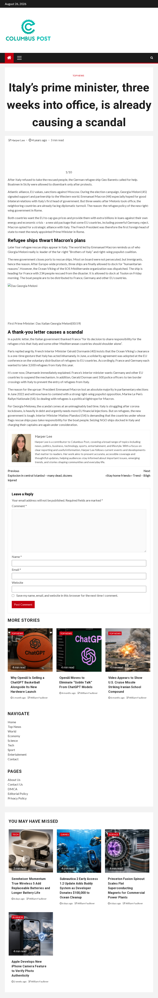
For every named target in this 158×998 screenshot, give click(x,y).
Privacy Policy (17, 798)
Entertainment (17, 754)
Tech (11, 745)
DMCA (12, 789)
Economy (14, 736)
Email (16, 569)
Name (17, 556)
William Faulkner (39, 697)
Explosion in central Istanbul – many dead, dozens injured (40, 475)
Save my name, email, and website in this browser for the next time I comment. (67, 595)
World (12, 731)
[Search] (151, 57)
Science (13, 740)
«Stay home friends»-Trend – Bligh (127, 473)
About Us (14, 779)
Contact (13, 759)
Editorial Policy (18, 793)
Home (12, 722)
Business (18, 917)
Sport (11, 750)
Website (17, 582)
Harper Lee (18, 140)
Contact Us (15, 784)
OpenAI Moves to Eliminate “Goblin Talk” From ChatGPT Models (75, 682)
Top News (78, 75)
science (113, 834)
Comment (19, 506)
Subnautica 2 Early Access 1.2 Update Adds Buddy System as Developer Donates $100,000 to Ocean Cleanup (79, 888)
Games (65, 834)
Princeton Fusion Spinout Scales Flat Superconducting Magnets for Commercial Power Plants (126, 888)
